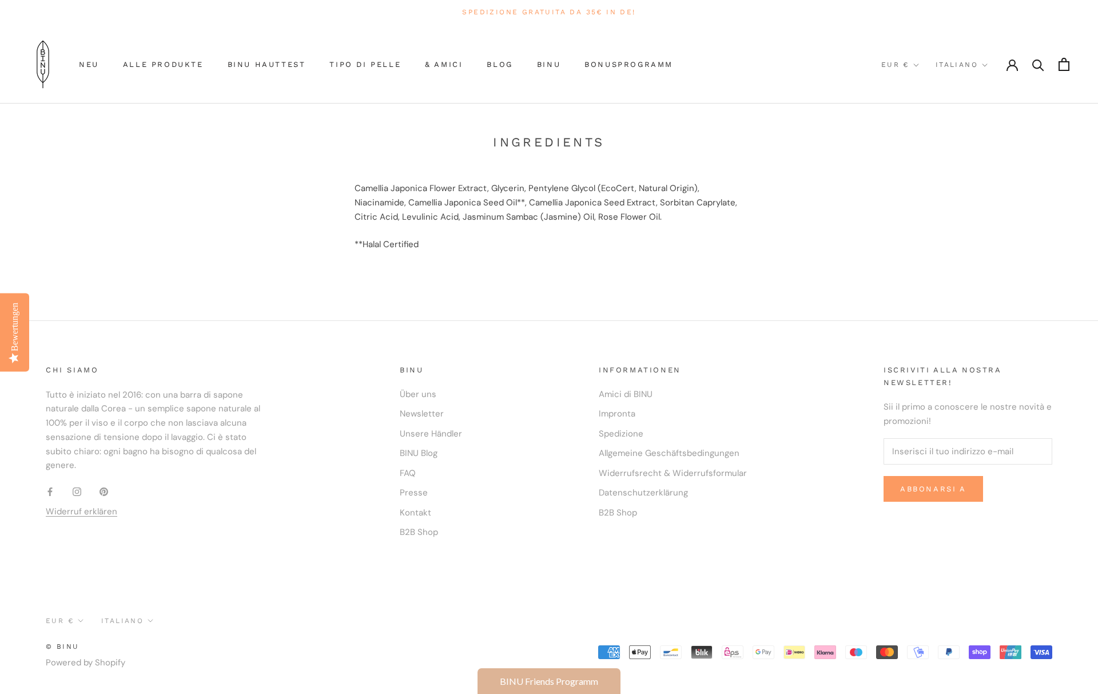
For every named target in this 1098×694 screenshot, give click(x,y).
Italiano (957, 65)
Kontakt (415, 512)
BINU (548, 64)
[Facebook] (50, 491)
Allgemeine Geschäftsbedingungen (669, 453)
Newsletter (422, 413)
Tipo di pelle (365, 64)
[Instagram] (77, 491)
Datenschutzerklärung (643, 492)
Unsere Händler (431, 433)
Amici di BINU (626, 394)
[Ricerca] (1038, 64)
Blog (499, 64)
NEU (89, 64)
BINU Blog (418, 453)
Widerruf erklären (81, 511)
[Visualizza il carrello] (1064, 64)
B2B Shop (419, 532)
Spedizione (621, 433)
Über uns (418, 394)
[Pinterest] (104, 491)
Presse (414, 492)
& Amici (444, 64)
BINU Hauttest (267, 64)
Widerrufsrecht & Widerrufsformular (673, 473)
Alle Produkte (163, 64)
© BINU (62, 647)
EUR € (895, 65)
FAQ (408, 473)
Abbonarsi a (933, 489)
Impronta (617, 413)
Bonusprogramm (628, 64)
